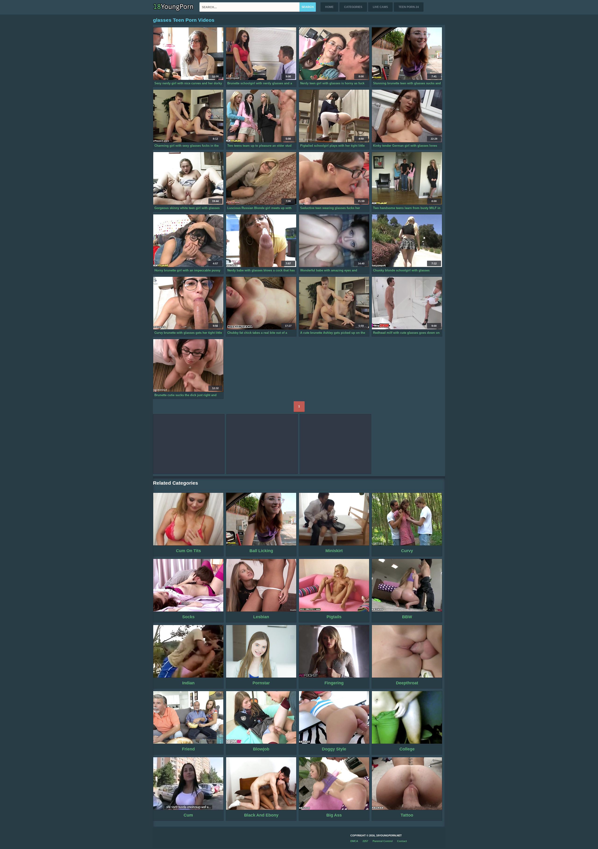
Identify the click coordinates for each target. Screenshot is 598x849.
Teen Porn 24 (409, 7)
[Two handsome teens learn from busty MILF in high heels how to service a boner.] (407, 178)
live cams (380, 7)
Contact (402, 841)
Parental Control (383, 841)
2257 (365, 841)
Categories (353, 7)
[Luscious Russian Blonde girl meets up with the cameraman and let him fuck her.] (261, 178)
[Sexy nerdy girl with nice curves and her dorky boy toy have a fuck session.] (188, 53)
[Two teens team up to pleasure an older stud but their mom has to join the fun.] (261, 116)
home (329, 7)
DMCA (354, 841)
